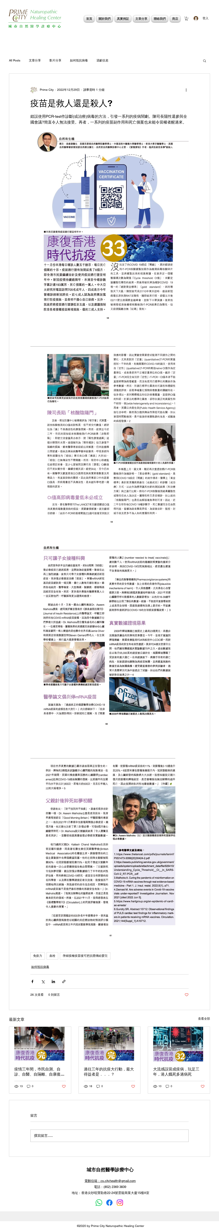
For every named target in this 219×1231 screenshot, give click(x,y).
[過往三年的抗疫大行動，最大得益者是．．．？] (110, 1044)
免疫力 (37, 955)
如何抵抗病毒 (79, 60)
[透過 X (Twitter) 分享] (43, 981)
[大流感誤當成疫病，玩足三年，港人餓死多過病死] (179, 1044)
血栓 (52, 955)
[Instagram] (120, 1202)
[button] (186, 19)
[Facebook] (109, 1202)
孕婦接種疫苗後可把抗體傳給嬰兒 (85, 955)
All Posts (14, 60)
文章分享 (35, 60)
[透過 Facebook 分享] (32, 981)
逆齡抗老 (102, 60)
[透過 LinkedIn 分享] (53, 981)
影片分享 (55, 60)
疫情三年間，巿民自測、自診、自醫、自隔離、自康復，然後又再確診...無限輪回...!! (39, 1072)
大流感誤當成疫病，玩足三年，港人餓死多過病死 (176, 1071)
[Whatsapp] (99, 1202)
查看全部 (204, 1018)
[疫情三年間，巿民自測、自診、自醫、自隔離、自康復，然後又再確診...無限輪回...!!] (40, 1044)
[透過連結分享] (64, 981)
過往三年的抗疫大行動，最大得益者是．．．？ (109, 1071)
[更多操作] (186, 89)
